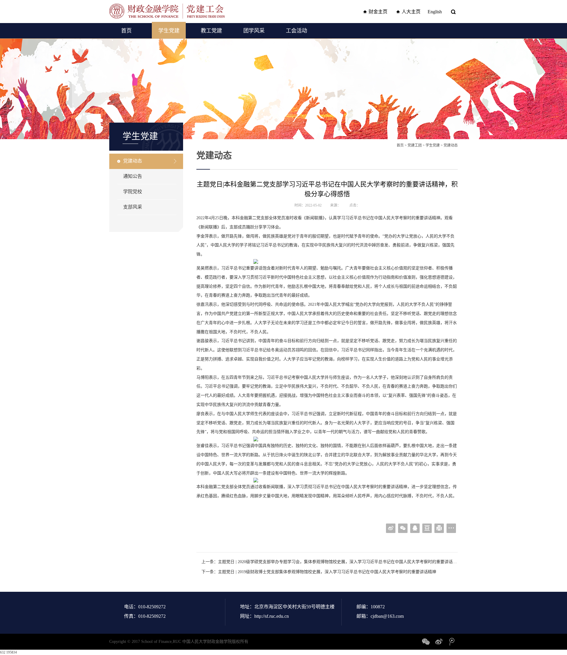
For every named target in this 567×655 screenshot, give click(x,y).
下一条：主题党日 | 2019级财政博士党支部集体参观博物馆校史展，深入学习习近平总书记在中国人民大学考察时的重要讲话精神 (318, 572)
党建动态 (132, 160)
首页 (126, 31)
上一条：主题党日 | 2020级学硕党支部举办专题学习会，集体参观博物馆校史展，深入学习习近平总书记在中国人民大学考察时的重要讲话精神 (329, 562)
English (435, 11)
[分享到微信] (403, 528)
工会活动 (296, 31)
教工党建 (211, 31)
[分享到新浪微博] (390, 528)
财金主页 (378, 11)
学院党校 (132, 191)
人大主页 (411, 11)
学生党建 (169, 31)
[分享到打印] (439, 528)
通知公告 (132, 176)
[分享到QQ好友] (415, 528)
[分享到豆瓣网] (427, 528)
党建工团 (415, 145)
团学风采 (254, 31)
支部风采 (132, 206)
